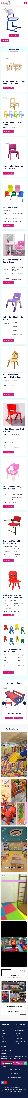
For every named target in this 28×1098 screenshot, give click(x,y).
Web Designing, (19, 1089)
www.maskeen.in (14, 1073)
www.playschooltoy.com (14, 1069)
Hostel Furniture (18, 1033)
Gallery (2, 1038)
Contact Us (3, 1041)
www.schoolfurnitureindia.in (14, 1077)
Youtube (5, 1082)
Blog (2, 1036)
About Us (3, 1030)
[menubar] (25, 3)
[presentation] (3, 703)
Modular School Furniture (20, 1041)
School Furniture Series (20, 1043)
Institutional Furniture (19, 1030)
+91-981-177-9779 (15, 1063)
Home (2, 1028)
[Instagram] (14, 755)
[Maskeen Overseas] (6, 3)
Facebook (2, 1082)
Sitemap (3, 1043)
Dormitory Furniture (19, 1036)
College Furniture (19, 1038)
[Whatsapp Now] (25, 1063)
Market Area (4, 1046)
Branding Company (17, 1091)
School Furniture (18, 1028)
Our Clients (3, 1033)
